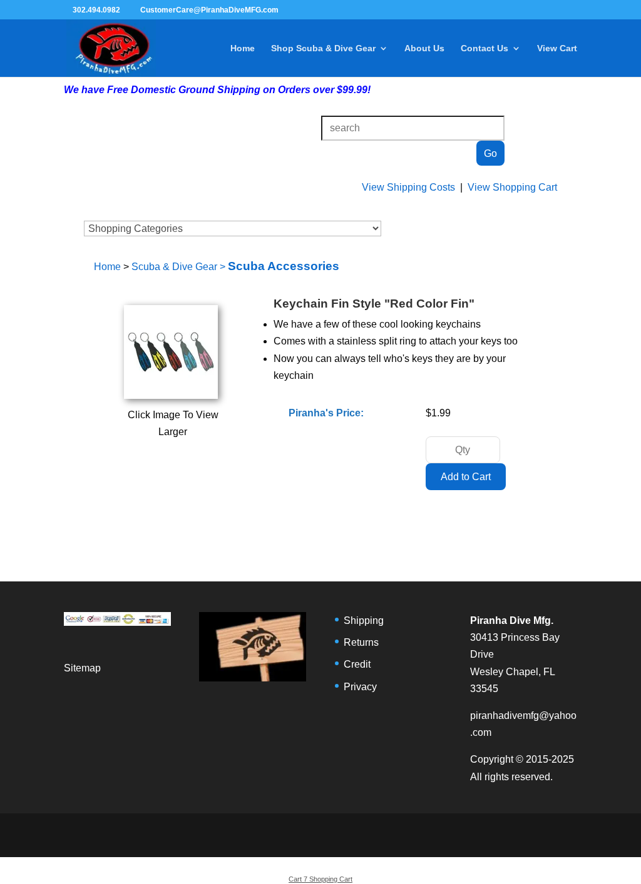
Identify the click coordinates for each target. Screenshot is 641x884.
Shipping (364, 620)
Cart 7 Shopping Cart (320, 879)
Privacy (360, 686)
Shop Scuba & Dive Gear (323, 48)
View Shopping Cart (512, 187)
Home (242, 48)
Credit (357, 664)
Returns (361, 642)
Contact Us (484, 48)
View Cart (557, 48)
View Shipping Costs (408, 187)
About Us (424, 48)
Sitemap (82, 668)
